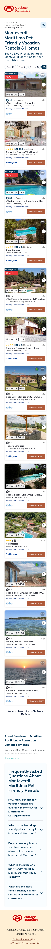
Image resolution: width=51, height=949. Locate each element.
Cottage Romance (21, 939)
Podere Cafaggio (15, 445)
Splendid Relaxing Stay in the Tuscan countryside (22, 349)
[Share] (43, 25)
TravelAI (16, 943)
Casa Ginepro (13, 249)
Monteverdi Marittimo (21, 109)
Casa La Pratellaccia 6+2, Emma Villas (23, 398)
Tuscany (9, 109)
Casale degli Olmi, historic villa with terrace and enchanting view (25, 594)
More (45, 67)
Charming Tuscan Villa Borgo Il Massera (22, 153)
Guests (33, 67)
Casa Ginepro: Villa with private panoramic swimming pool (23, 496)
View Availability (36, 114)
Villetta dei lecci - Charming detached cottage (20, 104)
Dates (9, 67)
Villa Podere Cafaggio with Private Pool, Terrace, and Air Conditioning (24, 300)
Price (21, 67)
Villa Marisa (12, 543)
